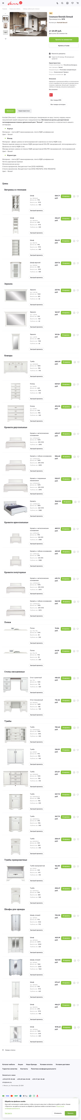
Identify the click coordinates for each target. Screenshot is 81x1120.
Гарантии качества (9, 1069)
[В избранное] (78, 196)
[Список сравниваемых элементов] (67, 3)
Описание (10, 111)
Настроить (8, 1113)
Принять (70, 1113)
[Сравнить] (74, 196)
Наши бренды (31, 1064)
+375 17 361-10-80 (38, 1079)
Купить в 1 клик (63, 46)
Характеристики (24, 111)
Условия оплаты (46, 1064)
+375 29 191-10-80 (8, 1079)
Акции (20, 1064)
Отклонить (58, 1113)
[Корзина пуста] (78, 3)
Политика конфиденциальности (43, 1069)
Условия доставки (63, 1064)
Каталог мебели (8, 1064)
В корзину (66, 196)
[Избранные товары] (72, 3)
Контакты (24, 1069)
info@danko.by (7, 1082)
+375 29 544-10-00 (23, 1079)
